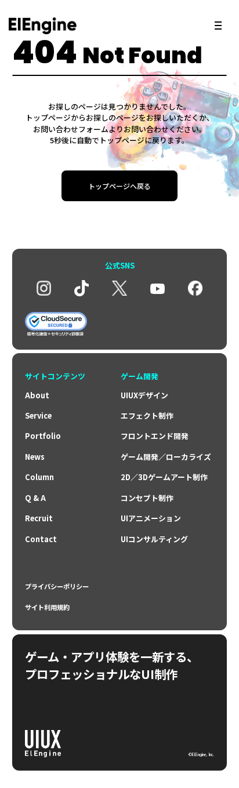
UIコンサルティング (154, 538)
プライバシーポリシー (57, 586)
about (37, 395)
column (39, 476)
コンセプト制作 (147, 497)
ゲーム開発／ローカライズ (166, 456)
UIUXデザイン (144, 395)
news (35, 456)
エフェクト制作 (147, 415)
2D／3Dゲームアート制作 (164, 476)
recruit (39, 518)
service (38, 415)
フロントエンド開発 (155, 435)
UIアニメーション (151, 518)
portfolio (43, 435)
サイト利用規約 (47, 607)
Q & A (35, 497)
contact (41, 538)
